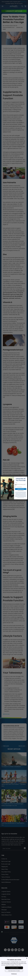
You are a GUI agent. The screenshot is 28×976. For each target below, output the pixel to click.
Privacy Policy (18, 965)
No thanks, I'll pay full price (21, 490)
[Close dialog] (26, 477)
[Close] (26, 958)
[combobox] (16, 487)
